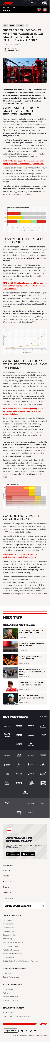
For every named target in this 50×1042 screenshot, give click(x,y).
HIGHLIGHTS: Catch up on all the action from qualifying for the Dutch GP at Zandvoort (21, 555)
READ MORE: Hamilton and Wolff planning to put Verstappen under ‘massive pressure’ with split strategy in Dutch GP (23, 411)
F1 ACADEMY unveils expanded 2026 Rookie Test (31, 644)
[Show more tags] (26, 25)
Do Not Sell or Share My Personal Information (21, 961)
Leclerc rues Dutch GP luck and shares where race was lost (31, 683)
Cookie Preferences (11, 977)
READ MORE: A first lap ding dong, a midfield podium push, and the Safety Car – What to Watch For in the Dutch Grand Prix (24, 286)
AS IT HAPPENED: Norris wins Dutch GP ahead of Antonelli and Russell (32, 671)
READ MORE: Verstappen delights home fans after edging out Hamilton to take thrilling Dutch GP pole (23, 162)
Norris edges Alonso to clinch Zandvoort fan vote (30, 657)
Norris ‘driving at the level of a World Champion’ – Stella (31, 631)
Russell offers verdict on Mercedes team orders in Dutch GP (31, 697)
